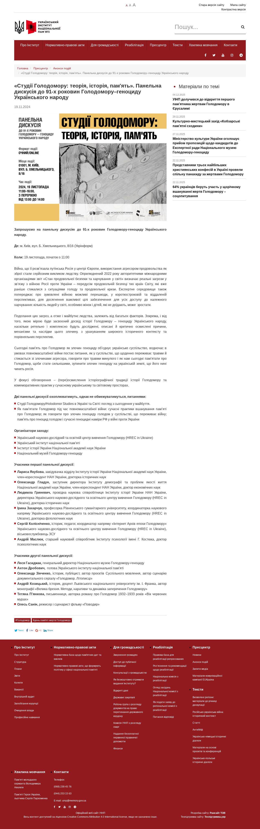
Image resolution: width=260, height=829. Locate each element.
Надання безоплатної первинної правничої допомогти (126, 737)
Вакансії (19, 689)
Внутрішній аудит (24, 696)
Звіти (17, 675)
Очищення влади (24, 710)
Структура (20, 662)
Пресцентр (158, 45)
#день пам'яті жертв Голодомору (52, 620)
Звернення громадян (125, 655)
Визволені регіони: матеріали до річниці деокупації (205, 701)
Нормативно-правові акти (65, 45)
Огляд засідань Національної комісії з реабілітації (165, 691)
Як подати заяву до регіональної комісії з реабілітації (165, 706)
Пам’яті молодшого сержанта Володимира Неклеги (27, 783)
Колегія (18, 682)
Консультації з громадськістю (130, 672)
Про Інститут (29, 45)
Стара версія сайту (211, 4)
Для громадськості (105, 45)
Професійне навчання (27, 717)
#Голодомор (22, 620)
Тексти (178, 45)
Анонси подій (62, 68)
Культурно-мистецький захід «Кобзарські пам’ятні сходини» (206, 121)
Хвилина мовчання (203, 45)
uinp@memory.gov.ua (74, 800)
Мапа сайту (238, 4)
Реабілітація (134, 45)
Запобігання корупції (26, 703)
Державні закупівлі (124, 697)
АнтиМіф (198, 729)
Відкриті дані (120, 690)
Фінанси (118, 748)
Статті (196, 722)
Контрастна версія (233, 9)
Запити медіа (200, 668)
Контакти (230, 45)
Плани (18, 668)
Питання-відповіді (163, 717)
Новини (197, 655)
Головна (22, 68)
